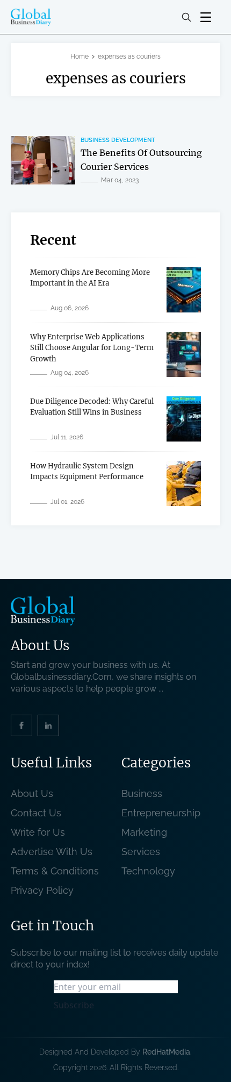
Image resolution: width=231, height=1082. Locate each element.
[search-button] (186, 17)
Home (79, 56)
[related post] (43, 160)
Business (141, 793)
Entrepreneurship (160, 812)
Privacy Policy (42, 890)
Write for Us (38, 832)
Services (140, 851)
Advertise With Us (51, 851)
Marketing (144, 832)
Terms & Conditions (57, 871)
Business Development (118, 140)
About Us (32, 793)
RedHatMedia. (167, 1052)
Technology (148, 871)
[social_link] (21, 725)
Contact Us (36, 812)
